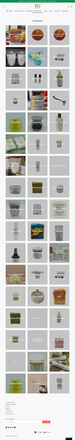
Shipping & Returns (10, 402)
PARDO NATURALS (13, 436)
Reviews (8, 406)
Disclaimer (8, 410)
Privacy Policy (9, 412)
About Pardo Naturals (11, 404)
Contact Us (8, 408)
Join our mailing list (10, 419)
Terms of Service (10, 414)
